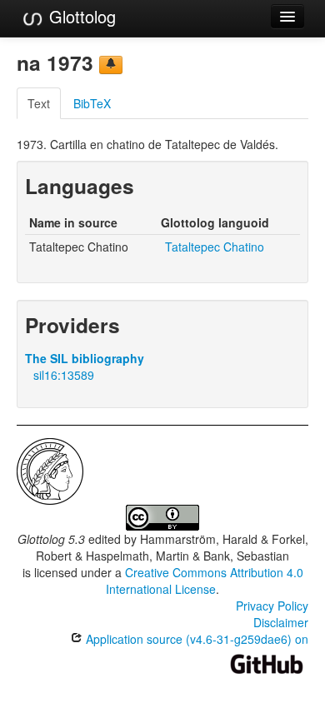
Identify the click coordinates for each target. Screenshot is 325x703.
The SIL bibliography (84, 358)
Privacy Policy (272, 605)
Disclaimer (280, 622)
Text (39, 103)
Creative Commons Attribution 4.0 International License (204, 580)
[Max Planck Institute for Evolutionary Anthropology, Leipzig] (50, 469)
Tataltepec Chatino (214, 246)
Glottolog (80, 16)
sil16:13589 (63, 374)
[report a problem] (110, 65)
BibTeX (92, 103)
